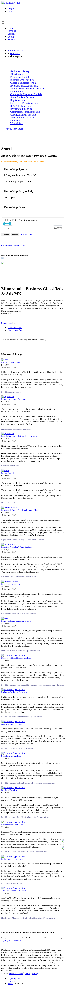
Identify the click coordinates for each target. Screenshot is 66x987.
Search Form (6, 323)
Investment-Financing (21, 108)
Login (11, 8)
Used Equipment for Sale (23, 114)
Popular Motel (7, 473)
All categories (17, 74)
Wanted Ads (16, 123)
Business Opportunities (22, 79)
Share (10, 983)
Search (11, 33)
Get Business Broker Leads (13, 245)
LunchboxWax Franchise (12, 824)
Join (10, 11)
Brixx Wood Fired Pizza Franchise (16, 658)
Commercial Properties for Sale (26, 94)
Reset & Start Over (13, 128)
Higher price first (15, 330)
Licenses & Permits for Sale (24, 103)
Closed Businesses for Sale (23, 82)
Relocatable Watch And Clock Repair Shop (20, 510)
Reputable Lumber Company (13, 399)
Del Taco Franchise (9, 790)
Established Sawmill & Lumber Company (19, 436)
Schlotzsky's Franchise (11, 756)
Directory (15, 120)
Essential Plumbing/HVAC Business (16, 547)
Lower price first (15, 327)
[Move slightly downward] (64, 848)
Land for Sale (17, 91)
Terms (27, 973)
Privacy (35, 973)
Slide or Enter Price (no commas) (20, 220)
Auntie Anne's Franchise (11, 724)
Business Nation (16, 973)
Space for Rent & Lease (22, 97)
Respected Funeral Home (12, 584)
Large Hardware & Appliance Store (16, 621)
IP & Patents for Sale (20, 106)
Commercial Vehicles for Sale (25, 111)
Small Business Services (22, 117)
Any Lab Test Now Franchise (13, 890)
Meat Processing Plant (11, 362)
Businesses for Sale (20, 77)
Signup (11, 39)
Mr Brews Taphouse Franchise (14, 692)
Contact (12, 981)
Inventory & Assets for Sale (24, 85)
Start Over (26, 234)
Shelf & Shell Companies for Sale (27, 88)
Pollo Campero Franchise (12, 859)
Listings (12, 30)
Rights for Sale (17, 100)
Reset (15, 235)
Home (11, 28)
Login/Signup (14, 978)
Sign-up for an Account (11, 940)
